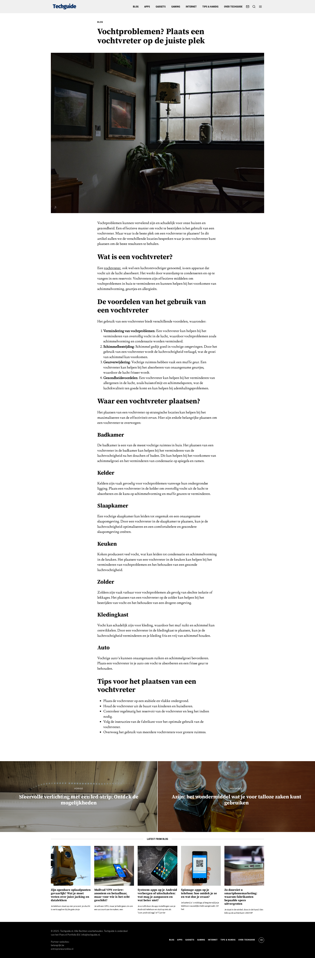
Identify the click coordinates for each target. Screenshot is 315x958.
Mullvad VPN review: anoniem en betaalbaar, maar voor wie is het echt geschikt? (112, 895)
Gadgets (161, 6)
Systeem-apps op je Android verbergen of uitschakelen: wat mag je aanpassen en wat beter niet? (157, 895)
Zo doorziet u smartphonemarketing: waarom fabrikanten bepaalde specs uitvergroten (240, 897)
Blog (136, 6)
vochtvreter (112, 268)
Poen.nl (63, 934)
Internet (191, 6)
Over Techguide (233, 6)
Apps (147, 6)
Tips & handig (210, 6)
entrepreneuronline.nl (62, 948)
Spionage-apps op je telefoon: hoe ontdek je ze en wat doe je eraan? (199, 893)
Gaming (175, 6)
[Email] (247, 6)
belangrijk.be (57, 945)
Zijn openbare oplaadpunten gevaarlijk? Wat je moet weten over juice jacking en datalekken (71, 895)
